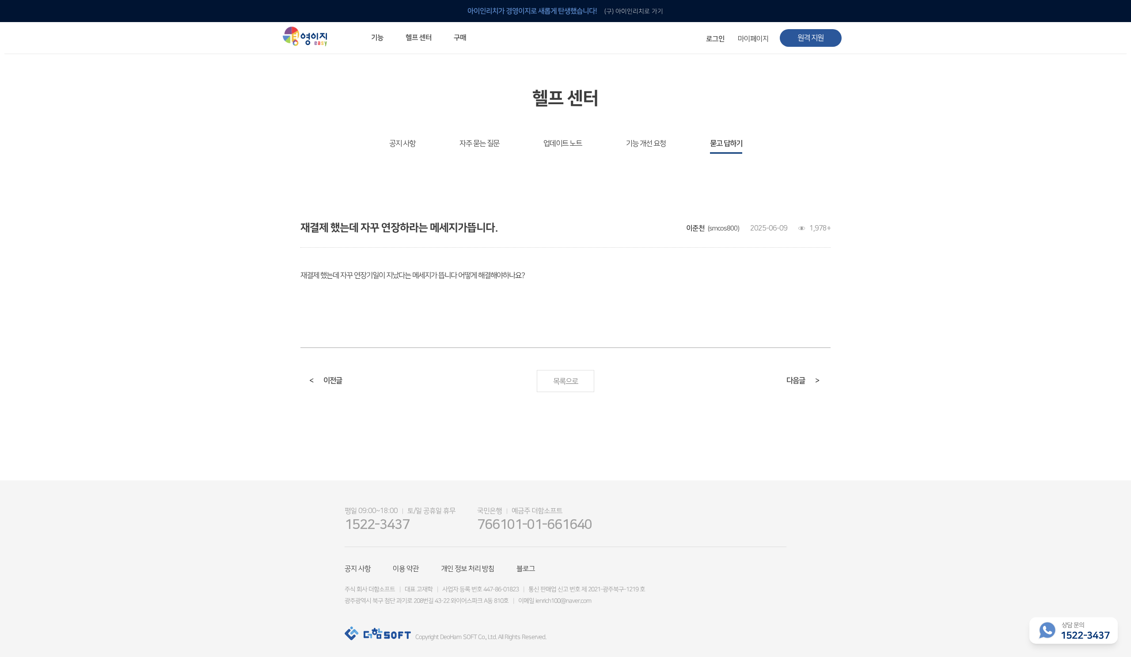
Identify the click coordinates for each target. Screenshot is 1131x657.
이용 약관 (406, 569)
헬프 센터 (419, 38)
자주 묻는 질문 (479, 143)
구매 (460, 38)
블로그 (525, 569)
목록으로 (565, 381)
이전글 (325, 381)
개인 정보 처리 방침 (467, 569)
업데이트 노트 (562, 143)
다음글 (802, 381)
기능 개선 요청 (646, 143)
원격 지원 (810, 38)
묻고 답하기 (726, 143)
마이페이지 (753, 39)
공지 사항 (402, 143)
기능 (377, 38)
